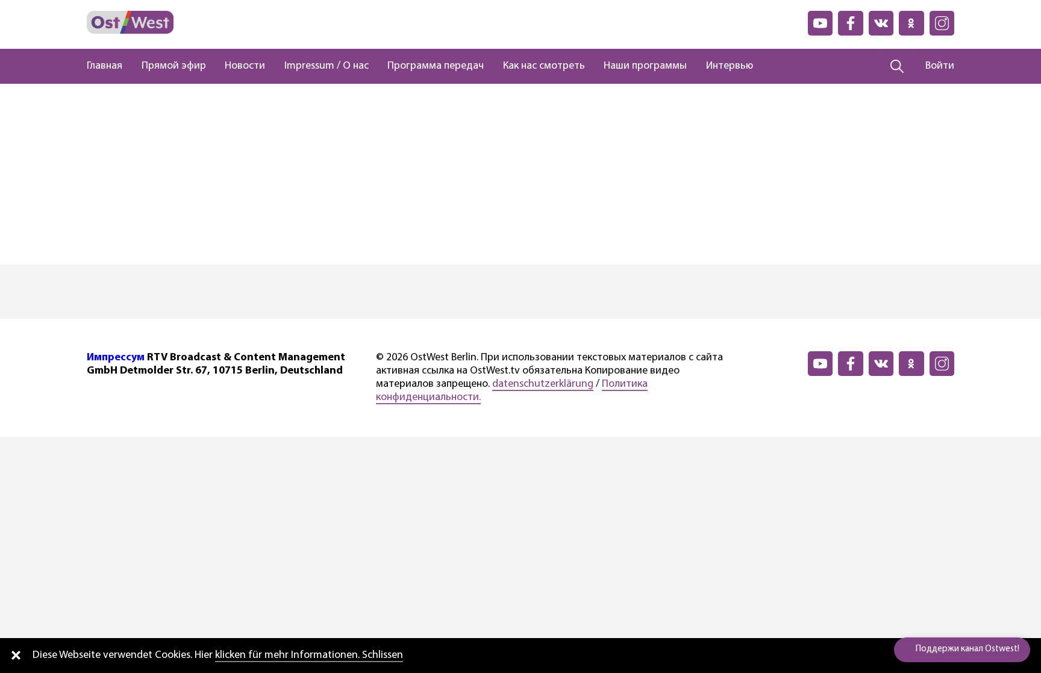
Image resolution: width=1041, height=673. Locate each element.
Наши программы (645, 66)
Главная (104, 66)
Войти (939, 66)
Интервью (729, 66)
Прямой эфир (174, 66)
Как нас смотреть (544, 66)
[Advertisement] (520, 174)
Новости (245, 66)
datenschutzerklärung (542, 384)
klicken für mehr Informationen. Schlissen (309, 655)
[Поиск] (897, 66)
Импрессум (116, 357)
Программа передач (435, 66)
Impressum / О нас (326, 66)
